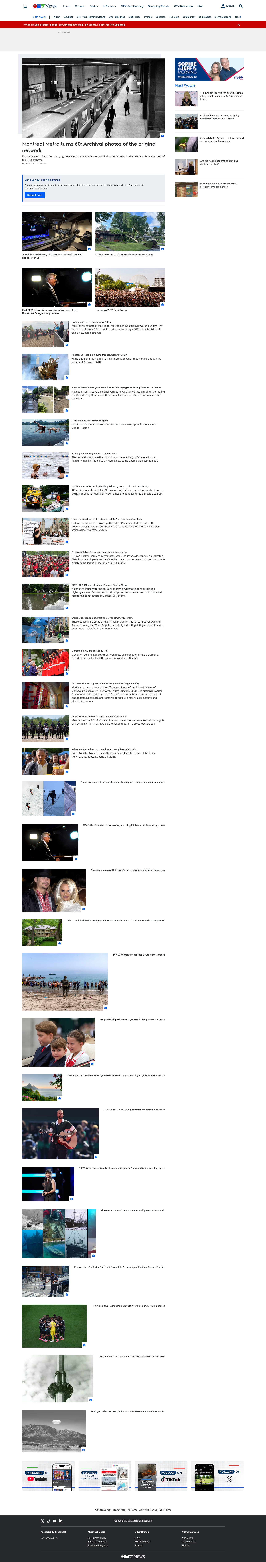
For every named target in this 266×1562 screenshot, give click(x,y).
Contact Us (165, 1509)
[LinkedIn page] (61, 1521)
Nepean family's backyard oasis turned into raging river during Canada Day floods (116, 387)
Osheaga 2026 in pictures (111, 310)
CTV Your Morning (132, 6)
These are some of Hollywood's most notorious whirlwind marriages (128, 870)
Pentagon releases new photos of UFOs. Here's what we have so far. (128, 1411)
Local (66, 6)
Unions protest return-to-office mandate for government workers (107, 519)
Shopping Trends (158, 6)
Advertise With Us (148, 1509)
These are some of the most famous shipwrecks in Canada (133, 1210)
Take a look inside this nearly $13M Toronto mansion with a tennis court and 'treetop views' (116, 920)
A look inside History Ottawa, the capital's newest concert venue (52, 256)
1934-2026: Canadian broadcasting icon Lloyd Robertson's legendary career (49, 312)
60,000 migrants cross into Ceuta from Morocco (139, 955)
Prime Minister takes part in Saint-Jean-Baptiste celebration (104, 749)
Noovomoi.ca (188, 1541)
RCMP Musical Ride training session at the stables (99, 716)
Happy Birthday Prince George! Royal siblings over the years (132, 1019)
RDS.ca (185, 1545)
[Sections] (25, 6)
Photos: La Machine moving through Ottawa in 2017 (99, 355)
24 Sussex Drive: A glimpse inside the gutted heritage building (105, 683)
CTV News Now (183, 6)
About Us (132, 1509)
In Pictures (109, 6)
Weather (68, 17)
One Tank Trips (117, 17)
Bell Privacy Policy (97, 1538)
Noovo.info (187, 1538)
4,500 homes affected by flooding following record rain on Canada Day (110, 486)
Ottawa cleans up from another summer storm (124, 254)
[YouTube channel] (55, 1521)
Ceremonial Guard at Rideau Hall (90, 650)
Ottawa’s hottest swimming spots (90, 420)
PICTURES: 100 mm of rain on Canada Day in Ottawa (100, 585)
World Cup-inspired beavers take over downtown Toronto (103, 618)
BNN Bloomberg (143, 1541)
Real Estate (204, 17)
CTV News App (103, 1509)
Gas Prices (135, 17)
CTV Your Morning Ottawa (91, 17)
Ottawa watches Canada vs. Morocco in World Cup (99, 552)
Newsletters (119, 1509)
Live (200, 6)
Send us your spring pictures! (42, 179)
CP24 (137, 1538)
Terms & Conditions (97, 1541)
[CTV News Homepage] (44, 6)
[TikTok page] (48, 1521)
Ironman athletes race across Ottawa (92, 322)
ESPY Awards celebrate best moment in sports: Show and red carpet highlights (122, 1168)
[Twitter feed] (42, 1521)
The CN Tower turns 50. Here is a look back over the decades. (131, 1356)
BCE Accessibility (49, 1538)
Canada (80, 6)
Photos (148, 17)
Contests (160, 17)
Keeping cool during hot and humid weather (95, 453)
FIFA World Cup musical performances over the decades (134, 1109)
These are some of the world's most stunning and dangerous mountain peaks (123, 782)
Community (188, 17)
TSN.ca (138, 1545)
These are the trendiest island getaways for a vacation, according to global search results (116, 1075)
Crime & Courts (223, 17)
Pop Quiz (174, 17)
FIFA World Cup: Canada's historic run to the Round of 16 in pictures (128, 1306)
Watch (94, 6)
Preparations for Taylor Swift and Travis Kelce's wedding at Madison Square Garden (119, 1267)
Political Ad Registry (98, 1545)
